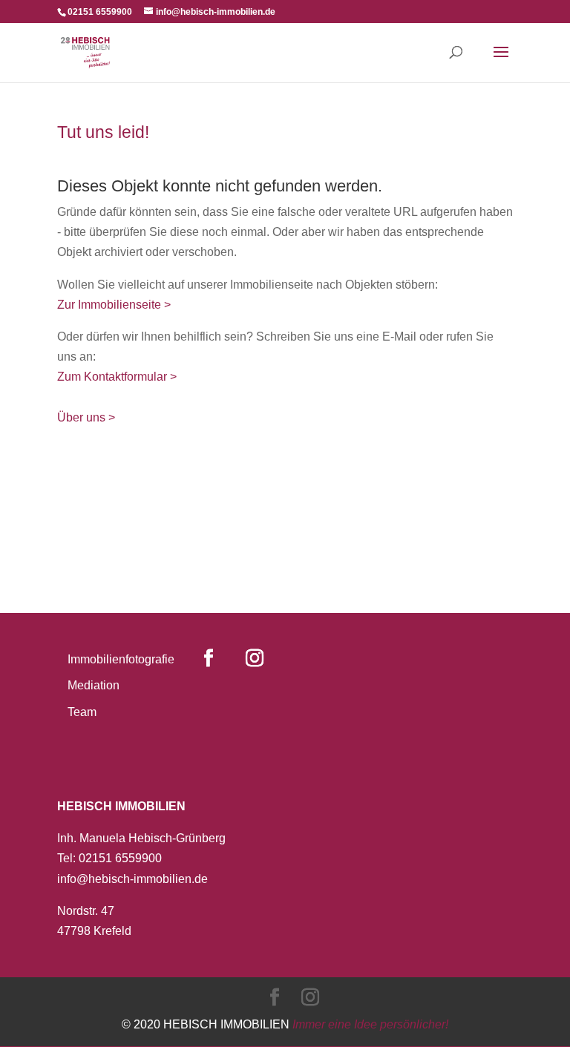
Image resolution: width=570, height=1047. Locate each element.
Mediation (93, 685)
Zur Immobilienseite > (114, 304)
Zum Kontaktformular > (117, 376)
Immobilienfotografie (121, 659)
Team (82, 712)
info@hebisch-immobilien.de (132, 879)
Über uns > (86, 417)
